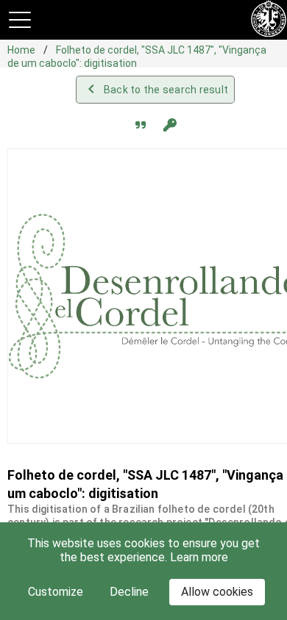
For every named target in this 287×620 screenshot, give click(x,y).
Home (22, 50)
